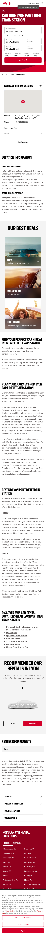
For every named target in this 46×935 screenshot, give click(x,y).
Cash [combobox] (6, 749)
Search (24, 60)
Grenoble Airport (13, 644)
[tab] (8, 843)
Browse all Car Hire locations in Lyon (22, 627)
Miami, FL (28, 880)
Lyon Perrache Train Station (18, 630)
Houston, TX (29, 853)
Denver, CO (7, 871)
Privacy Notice (9, 911)
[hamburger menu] (42, 3)
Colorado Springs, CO (32, 884)
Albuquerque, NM (9, 849)
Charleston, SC (30, 858)
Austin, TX (6, 876)
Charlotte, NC (29, 867)
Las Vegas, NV (29, 862)
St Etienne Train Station (16, 641)
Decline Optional (23, 924)
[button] (23, 101)
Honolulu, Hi (7, 889)
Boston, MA (7, 884)
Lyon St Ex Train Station (16, 635)
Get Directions (23, 142)
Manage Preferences (23, 918)
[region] (23, 912)
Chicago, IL (28, 876)
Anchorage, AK (8, 858)
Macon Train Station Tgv (17, 647)
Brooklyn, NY (29, 849)
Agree (23, 931)
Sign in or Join (33, 3)
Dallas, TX (6, 862)
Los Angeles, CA (30, 871)
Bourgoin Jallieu (13, 638)
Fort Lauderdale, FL (10, 880)
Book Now (32, 724)
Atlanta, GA (7, 867)
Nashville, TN (29, 889)
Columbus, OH (8, 853)
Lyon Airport (11, 632)
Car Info (12, 724)
